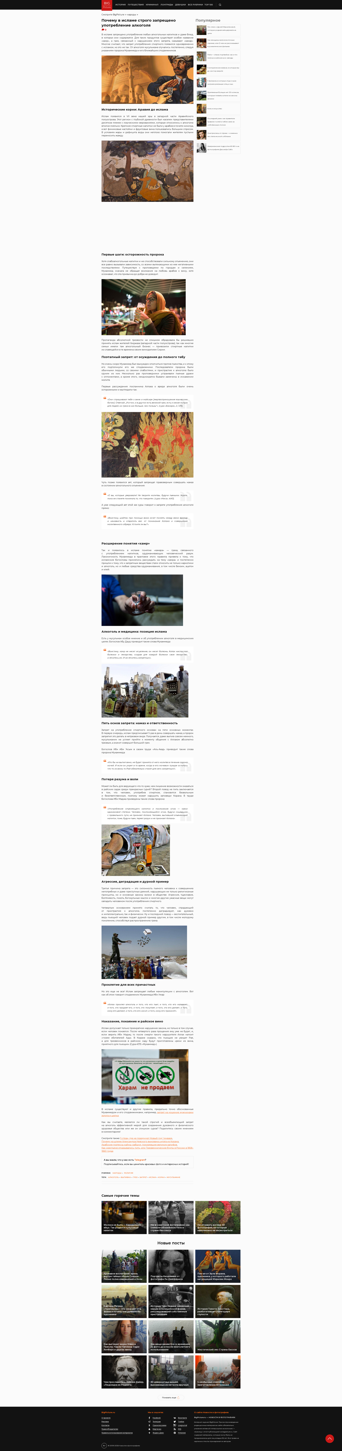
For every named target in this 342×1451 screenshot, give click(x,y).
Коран (161, 1177)
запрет (143, 1177)
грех (135, 1177)
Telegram (139, 1160)
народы (131, 14)
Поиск (228, 5)
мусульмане (173, 1177)
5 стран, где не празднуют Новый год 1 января (146, 1138)
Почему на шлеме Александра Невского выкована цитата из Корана (140, 1141)
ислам (152, 1177)
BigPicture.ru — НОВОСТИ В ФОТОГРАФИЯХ (214, 1417)
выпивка (126, 1177)
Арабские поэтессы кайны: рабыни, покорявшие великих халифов (139, 1144)
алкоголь (113, 1177)
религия (128, 1173)
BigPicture (118, 14)
